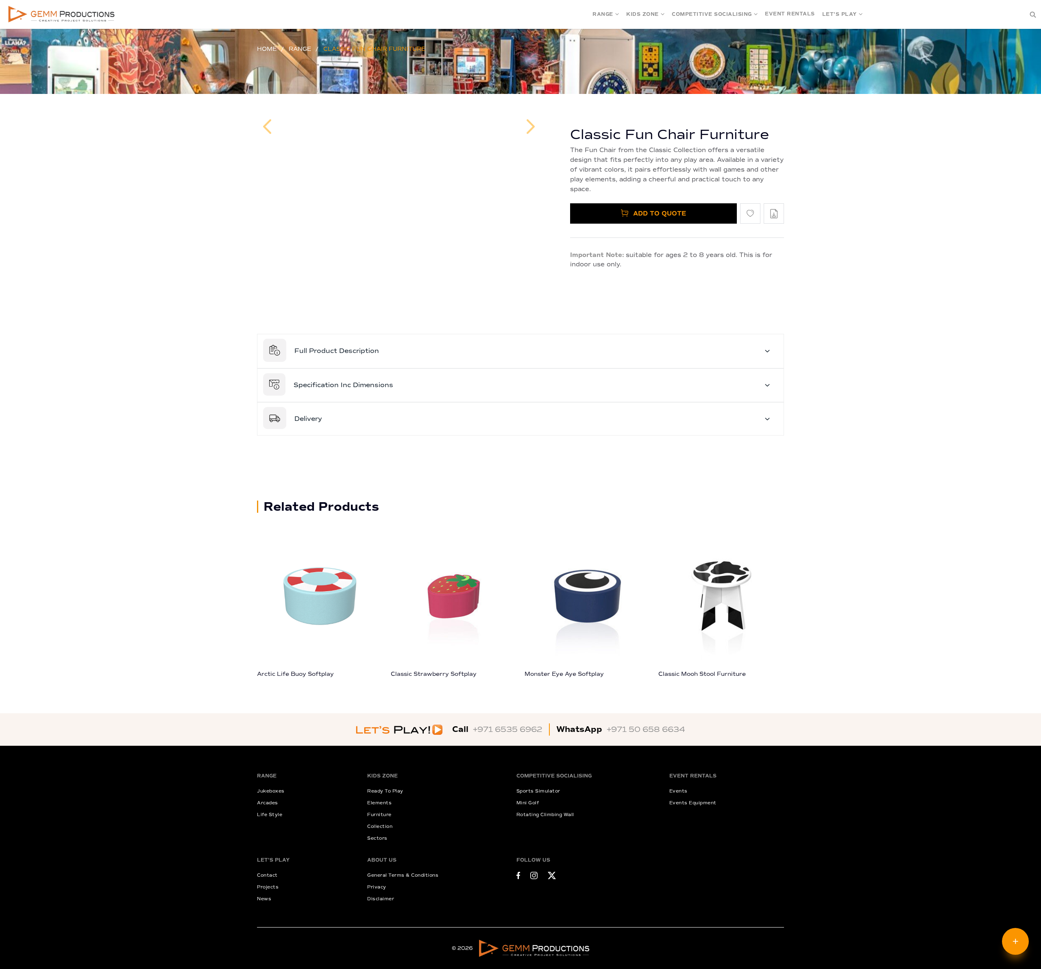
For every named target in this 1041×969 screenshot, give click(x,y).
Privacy (376, 887)
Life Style (269, 814)
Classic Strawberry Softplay (434, 674)
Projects (268, 887)
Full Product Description (336, 351)
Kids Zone (642, 14)
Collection (379, 826)
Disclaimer (380, 898)
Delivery (308, 418)
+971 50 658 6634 (646, 729)
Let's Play (839, 14)
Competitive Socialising (712, 14)
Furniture (379, 814)
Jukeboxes (271, 791)
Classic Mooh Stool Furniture (702, 674)
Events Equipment (693, 803)
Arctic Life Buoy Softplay (295, 674)
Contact (267, 875)
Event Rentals (790, 14)
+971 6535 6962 (507, 729)
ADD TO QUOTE (658, 213)
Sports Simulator (538, 791)
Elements (379, 803)
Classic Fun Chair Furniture (374, 49)
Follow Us (533, 860)
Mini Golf (527, 803)
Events (678, 791)
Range (602, 14)
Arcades (267, 803)
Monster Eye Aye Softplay (564, 674)
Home (267, 49)
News (264, 898)
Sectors (377, 838)
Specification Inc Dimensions (343, 385)
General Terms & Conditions (402, 875)
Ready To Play (385, 791)
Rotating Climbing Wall (545, 814)
